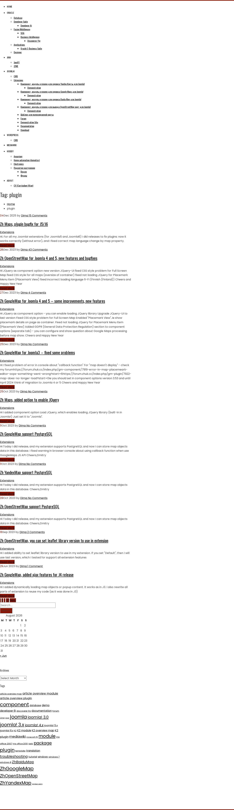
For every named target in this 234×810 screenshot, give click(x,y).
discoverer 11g (23, 710)
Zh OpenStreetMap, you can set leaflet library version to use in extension (54, 540)
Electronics (19, 164)
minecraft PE (32, 737)
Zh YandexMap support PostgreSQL (26, 472)
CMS (16, 76)
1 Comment (35, 566)
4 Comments (37, 293)
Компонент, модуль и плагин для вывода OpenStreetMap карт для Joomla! (56, 107)
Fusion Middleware (22, 29)
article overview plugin (16, 698)
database (35, 705)
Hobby (10, 151)
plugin (7, 750)
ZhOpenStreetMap (19, 776)
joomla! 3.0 (38, 717)
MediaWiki (11, 145)
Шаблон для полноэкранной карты (37, 114)
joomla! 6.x (6, 730)
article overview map (11, 693)
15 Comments (37, 216)
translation (33, 750)
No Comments (38, 344)
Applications (19, 44)
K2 (15, 730)
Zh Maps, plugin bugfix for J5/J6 (24, 224)
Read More (7, 245)
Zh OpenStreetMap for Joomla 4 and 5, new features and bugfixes (48, 258)
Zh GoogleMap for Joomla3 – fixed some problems (37, 352)
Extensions (18, 80)
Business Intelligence (30, 37)
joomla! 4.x (34, 725)
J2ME (16, 66)
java (7, 718)
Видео (24, 171)
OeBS (30, 744)
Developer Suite (21, 21)
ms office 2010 (20, 743)
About (10, 180)
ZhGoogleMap (17, 768)
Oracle (10, 12)
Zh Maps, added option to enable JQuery (29, 400)
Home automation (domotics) (27, 160)
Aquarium (18, 156)
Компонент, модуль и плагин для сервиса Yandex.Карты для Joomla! (53, 84)
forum (55, 711)
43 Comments (38, 250)
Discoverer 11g (33, 40)
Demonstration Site (29, 122)
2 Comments (36, 532)
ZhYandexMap (15, 783)
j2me (2, 718)
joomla (18, 716)
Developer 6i (26, 25)
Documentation (27, 126)
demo (46, 705)
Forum (23, 118)
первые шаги (37, 784)
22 (7, 600)
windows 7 (54, 756)
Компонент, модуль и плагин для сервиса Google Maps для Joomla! (52, 91)
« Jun (3, 656)
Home (9, 6)
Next (13, 600)
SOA (22, 33)
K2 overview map (43, 730)
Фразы (24, 175)
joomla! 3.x (12, 724)
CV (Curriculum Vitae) (23, 185)
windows (43, 756)
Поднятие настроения (24, 168)
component (14, 704)
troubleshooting (14, 756)
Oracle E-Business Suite (31, 48)
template (20, 750)
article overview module (40, 693)
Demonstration (34, 87)
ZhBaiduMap (23, 761)
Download (25, 130)
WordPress (12, 135)
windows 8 (5, 762)
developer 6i (8, 711)
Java (9, 57)
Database (18, 18)
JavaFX (17, 62)
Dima (24, 216)
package (43, 743)
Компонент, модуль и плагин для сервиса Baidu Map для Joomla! (51, 99)
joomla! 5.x (51, 725)
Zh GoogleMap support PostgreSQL (26, 434)
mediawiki (17, 736)
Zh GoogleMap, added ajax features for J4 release (36, 574)
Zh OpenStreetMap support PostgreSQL (29, 506)
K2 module (24, 730)
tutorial (32, 756)
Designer (18, 52)
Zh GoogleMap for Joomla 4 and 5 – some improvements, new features (52, 301)
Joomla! (11, 71)
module (47, 736)
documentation (42, 711)
